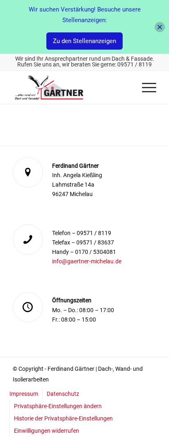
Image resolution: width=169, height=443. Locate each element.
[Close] (160, 27)
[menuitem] (145, 87)
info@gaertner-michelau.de (86, 261)
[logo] (70, 87)
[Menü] (145, 87)
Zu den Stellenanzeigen (84, 41)
